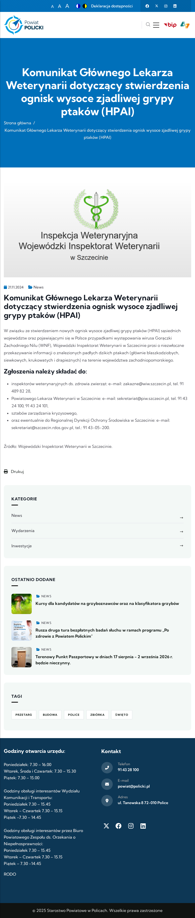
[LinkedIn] (143, 826)
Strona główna (17, 122)
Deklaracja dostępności (112, 6)
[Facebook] (118, 826)
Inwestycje (21, 545)
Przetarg (23, 715)
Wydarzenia (23, 530)
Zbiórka (97, 715)
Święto (121, 715)
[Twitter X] (106, 826)
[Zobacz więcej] (21, 604)
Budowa (50, 715)
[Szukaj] (148, 25)
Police (74, 715)
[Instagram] (131, 826)
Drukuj (17, 471)
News (38, 287)
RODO (10, 874)
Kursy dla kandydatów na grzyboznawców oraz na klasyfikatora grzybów (107, 603)
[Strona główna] (23, 25)
